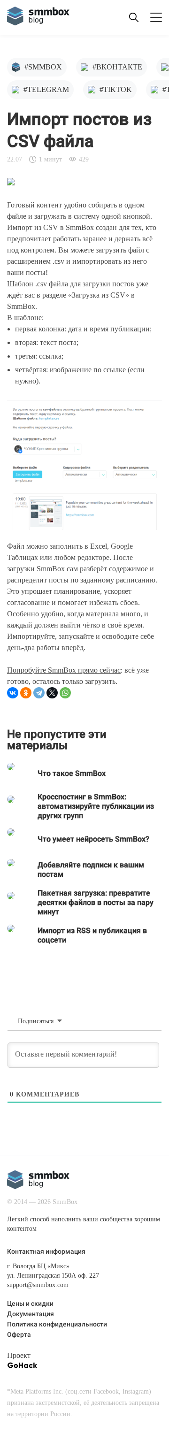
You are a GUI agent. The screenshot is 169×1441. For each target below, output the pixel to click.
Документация (30, 1314)
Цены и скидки (30, 1304)
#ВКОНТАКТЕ (117, 67)
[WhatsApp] (65, 692)
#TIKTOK (116, 89)
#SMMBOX (43, 67)
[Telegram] (39, 692)
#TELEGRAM (46, 89)
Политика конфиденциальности (57, 1324)
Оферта (19, 1335)
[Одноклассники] (25, 692)
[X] (52, 692)
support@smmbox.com (38, 1284)
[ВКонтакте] (12, 692)
